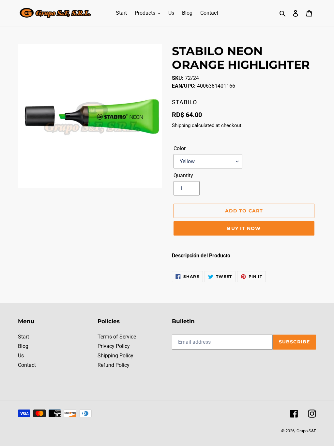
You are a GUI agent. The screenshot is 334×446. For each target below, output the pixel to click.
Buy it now (244, 228)
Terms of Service (117, 337)
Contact (27, 365)
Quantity (183, 175)
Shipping (181, 125)
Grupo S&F (306, 430)
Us (21, 355)
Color (180, 148)
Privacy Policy (114, 346)
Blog (23, 346)
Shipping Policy (115, 355)
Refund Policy (113, 365)
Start (23, 337)
